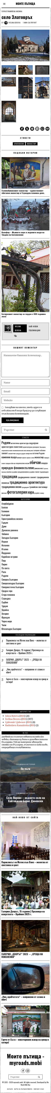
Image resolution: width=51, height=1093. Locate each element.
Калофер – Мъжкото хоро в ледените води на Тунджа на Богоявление (23, 233)
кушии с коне (30, 457)
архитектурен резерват (31, 447)
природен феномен (13, 467)
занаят (5, 453)
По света (5, 568)
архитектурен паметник (12, 446)
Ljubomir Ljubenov (15, 722)
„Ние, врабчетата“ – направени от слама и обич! (25, 671)
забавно (42, 450)
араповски (19, 144)
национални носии (22, 463)
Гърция (5, 522)
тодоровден (44, 471)
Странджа (6, 598)
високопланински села (19, 450)
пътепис (29, 467)
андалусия (33, 443)
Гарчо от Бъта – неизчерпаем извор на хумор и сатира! (27, 681)
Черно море (7, 621)
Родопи (6, 442)
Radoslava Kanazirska (17, 725)
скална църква (12, 471)
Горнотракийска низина (12, 11)
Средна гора (7, 591)
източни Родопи (38, 453)
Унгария (5, 613)
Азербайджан (8, 503)
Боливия (5, 511)
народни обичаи (10, 463)
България (6, 515)
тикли (37, 471)
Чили (4, 625)
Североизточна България (13, 587)
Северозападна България (13, 583)
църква (37, 493)
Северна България (10, 579)
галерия (36, 450)
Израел (5, 541)
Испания (5, 545)
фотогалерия (17, 492)
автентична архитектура (20, 443)
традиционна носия (11, 487)
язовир (42, 493)
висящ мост (30, 450)
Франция (6, 617)
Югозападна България (11, 629)
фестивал (4, 493)
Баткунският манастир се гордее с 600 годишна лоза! (24, 315)
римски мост (39, 468)
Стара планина (8, 594)
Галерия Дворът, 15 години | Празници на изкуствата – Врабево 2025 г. (24, 652)
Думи (4, 526)
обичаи (35, 462)
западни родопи (21, 453)
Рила (4, 572)
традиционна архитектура (27, 482)
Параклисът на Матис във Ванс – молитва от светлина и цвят (26, 642)
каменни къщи (9, 457)
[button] (46, 429)
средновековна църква (26, 471)
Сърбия (5, 602)
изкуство (29, 453)
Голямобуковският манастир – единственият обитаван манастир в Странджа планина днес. (23, 191)
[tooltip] (22, 129)
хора (30, 492)
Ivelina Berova (14, 23)
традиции (9, 476)
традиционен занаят (27, 477)
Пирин (4, 564)
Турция (5, 606)
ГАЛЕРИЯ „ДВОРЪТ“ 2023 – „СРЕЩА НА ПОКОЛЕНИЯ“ (24, 661)
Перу (4, 560)
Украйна (5, 610)
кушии (24, 457)
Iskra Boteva (12, 716)
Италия (5, 549)
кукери (19, 457)
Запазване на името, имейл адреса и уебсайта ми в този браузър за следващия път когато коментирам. (24, 410)
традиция (25, 487)
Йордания (6, 553)
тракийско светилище (38, 486)
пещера (44, 463)
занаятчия (12, 453)
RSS (22, 716)
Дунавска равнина (10, 530)
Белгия (5, 507)
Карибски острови (10, 556)
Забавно (5, 534)
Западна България (10, 537)
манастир (31, 144)
